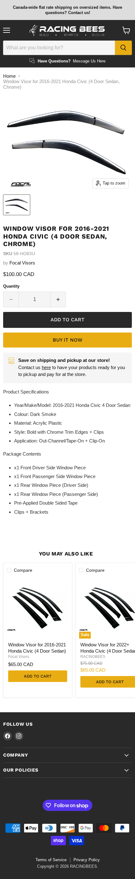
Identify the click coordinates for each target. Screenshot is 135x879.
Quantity (11, 286)
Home (9, 76)
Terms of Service (51, 859)
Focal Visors (22, 262)
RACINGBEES (92, 656)
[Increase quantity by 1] (58, 299)
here (46, 367)
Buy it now (67, 340)
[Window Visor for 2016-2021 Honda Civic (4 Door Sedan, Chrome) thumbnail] (16, 205)
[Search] (123, 48)
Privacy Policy (86, 859)
